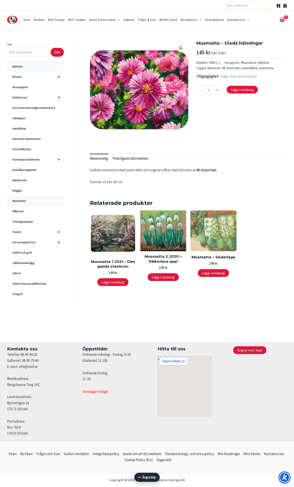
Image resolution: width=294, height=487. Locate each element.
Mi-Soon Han (231, 68)
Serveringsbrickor (36, 242)
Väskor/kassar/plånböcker (29, 284)
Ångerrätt (164, 459)
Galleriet (129, 20)
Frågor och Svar (48, 453)
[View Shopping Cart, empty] (282, 19)
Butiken (39, 20)
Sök (9, 44)
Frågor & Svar (147, 20)
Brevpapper (20, 87)
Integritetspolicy (106, 453)
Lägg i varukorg (242, 89)
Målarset (18, 211)
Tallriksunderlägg (23, 263)
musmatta (266, 68)
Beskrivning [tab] (99, 158)
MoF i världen (77, 20)
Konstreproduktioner (36, 159)
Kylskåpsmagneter (24, 170)
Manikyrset (19, 180)
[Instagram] (285, 6)
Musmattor (19, 201)
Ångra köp (147, 477)
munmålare (249, 68)
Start (26, 20)
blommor (214, 68)
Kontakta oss (236, 20)
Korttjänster (188, 20)
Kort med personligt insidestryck (33, 108)
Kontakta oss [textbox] (22, 348)
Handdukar (19, 128)
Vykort (16, 273)
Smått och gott (22, 252)
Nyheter (17, 66)
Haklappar (18, 118)
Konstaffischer (21, 149)
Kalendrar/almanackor (26, 139)
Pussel (36, 231)
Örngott (17, 294)
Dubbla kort (36, 97)
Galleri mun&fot (76, 453)
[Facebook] (278, 6)
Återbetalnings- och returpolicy (189, 453)
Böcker (36, 76)
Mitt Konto (251, 453)
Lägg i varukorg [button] (113, 282)
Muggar (17, 190)
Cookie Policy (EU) (138, 459)
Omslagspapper (22, 221)
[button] (118, 20)
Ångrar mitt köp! (249, 350)
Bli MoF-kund (168, 20)
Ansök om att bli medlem (142, 453)
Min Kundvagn (229, 453)
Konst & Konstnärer (102, 20)
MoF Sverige (56, 20)
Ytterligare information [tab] (130, 158)
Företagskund (214, 20)
